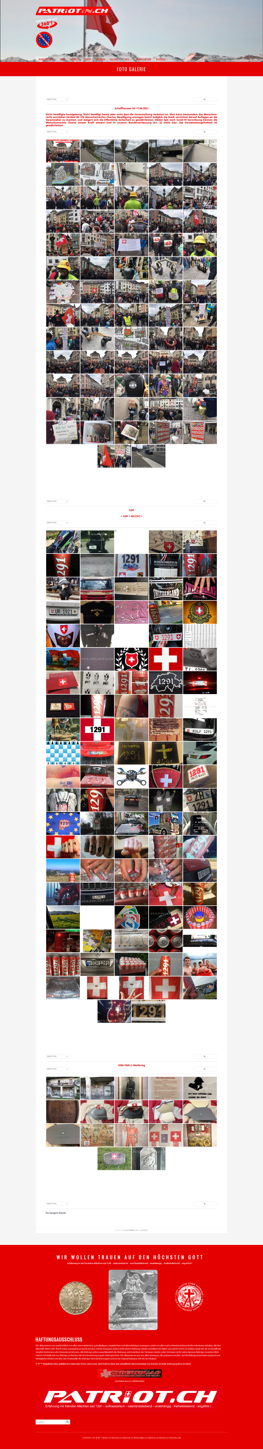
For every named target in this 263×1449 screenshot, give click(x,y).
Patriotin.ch (116, 1437)
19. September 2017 (131, 1230)
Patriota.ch (163, 1437)
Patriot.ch (106, 1437)
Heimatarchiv (143, 59)
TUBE (62, 59)
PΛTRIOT (144, 1230)
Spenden (100, 59)
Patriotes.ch (153, 1437)
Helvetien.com (174, 1437)
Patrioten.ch (127, 1437)
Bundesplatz (46, 59)
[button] (173, 59)
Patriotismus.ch (140, 1437)
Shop (88, 59)
